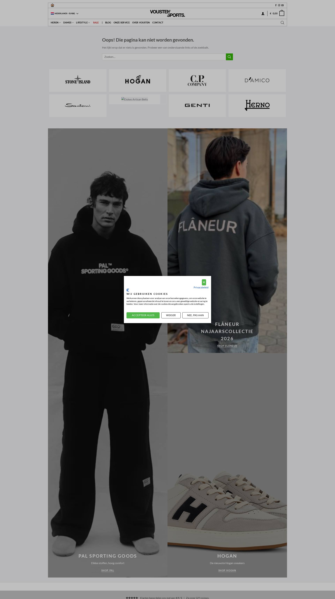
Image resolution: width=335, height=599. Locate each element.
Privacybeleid (201, 287)
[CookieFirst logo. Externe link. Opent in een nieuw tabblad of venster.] (127, 290)
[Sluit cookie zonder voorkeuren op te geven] (204, 282)
